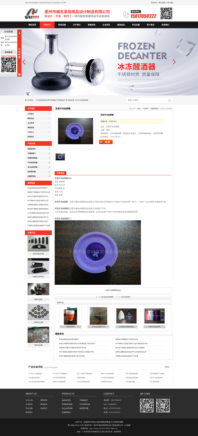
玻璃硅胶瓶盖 (32, 158)
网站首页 (32, 25)
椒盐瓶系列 (32, 149)
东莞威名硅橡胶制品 (126, 327)
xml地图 (127, 425)
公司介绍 (29, 400)
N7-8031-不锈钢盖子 (60, 382)
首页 (138, 108)
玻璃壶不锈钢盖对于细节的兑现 (38, 192)
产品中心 (47, 25)
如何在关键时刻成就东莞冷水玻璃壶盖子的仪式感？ (39, 196)
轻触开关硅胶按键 (59, 378)
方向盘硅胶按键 (34, 374)
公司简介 (31, 114)
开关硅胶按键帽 (117, 422)
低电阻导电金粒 (106, 378)
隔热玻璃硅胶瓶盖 (103, 422)
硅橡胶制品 (32, 176)
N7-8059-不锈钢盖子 (35, 382)
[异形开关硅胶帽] (75, 131)
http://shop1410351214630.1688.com (103, 428)
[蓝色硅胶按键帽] (107, 297)
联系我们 (154, 3)
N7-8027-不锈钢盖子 (84, 382)
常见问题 (136, 25)
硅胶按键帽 (81, 374)
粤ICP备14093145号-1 (76, 425)
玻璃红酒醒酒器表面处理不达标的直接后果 (39, 217)
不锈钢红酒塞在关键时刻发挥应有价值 (39, 205)
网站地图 (162, 3)
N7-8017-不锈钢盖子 (157, 382)
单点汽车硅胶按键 (81, 100)
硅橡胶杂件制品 (38, 255)
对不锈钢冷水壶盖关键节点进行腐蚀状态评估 (39, 200)
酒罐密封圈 (38, 324)
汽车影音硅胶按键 (107, 374)
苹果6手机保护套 (154, 327)
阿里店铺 (62, 25)
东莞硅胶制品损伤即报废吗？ (37, 188)
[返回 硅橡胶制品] (113, 290)
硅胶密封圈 (32, 172)
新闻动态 (121, 25)
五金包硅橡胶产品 (98, 327)
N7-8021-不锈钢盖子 (132, 382)
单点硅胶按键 (32, 167)
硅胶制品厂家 (62, 100)
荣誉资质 (91, 25)
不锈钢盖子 (32, 153)
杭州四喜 (117, 432)
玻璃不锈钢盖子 (51, 100)
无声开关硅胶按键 (156, 374)
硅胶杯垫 (71, 100)
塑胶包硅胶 (38, 278)
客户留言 (150, 25)
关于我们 (77, 25)
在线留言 (43, 408)
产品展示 (145, 108)
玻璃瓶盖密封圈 (38, 347)
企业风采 (106, 25)
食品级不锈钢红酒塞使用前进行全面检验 (39, 209)
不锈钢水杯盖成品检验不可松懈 (38, 225)
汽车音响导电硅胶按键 (36, 378)
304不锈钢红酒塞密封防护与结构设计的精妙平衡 (39, 213)
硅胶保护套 (70, 327)
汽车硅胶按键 (41, 100)
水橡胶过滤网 (38, 301)
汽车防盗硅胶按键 (131, 374)
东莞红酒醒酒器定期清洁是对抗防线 (39, 221)
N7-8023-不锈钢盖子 (108, 382)
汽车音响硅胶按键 (59, 374)
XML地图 (169, 3)
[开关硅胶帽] (125, 297)
